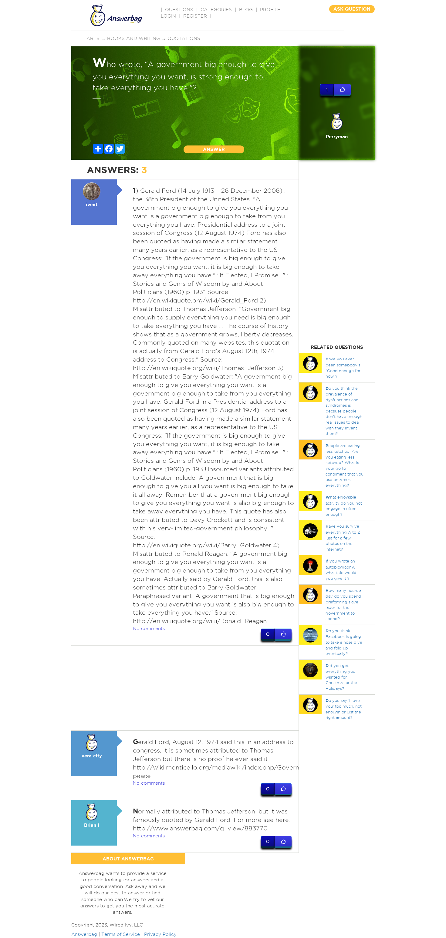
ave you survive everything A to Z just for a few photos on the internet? (343, 537)
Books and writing (133, 38)
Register (195, 16)
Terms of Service (120, 934)
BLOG (246, 9)
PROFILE (270, 9)
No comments (149, 628)
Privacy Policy (160, 934)
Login (168, 16)
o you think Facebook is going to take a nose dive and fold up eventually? (344, 642)
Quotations (183, 38)
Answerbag (84, 934)
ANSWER (214, 149)
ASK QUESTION (351, 9)
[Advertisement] (185, 688)
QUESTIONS (179, 9)
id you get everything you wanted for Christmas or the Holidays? (341, 676)
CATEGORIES (216, 9)
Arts (93, 38)
